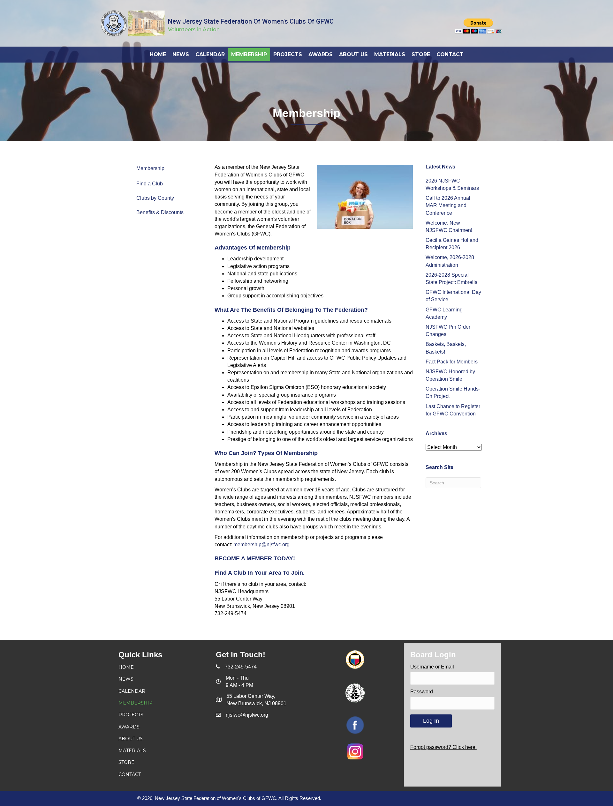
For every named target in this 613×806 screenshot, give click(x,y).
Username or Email (432, 666)
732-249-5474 (241, 666)
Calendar (131, 691)
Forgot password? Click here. (443, 747)
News (125, 679)
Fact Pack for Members (452, 361)
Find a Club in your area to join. (260, 573)
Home (126, 667)
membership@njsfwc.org (261, 544)
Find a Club (149, 183)
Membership (150, 168)
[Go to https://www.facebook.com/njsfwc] (355, 725)
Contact (129, 774)
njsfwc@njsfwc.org (247, 715)
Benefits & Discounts (160, 212)
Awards (129, 727)
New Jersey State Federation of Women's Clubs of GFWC (251, 21)
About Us (130, 739)
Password (421, 691)
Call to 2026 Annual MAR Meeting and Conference (448, 205)
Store (126, 762)
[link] (158, 54)
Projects (130, 715)
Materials (132, 750)
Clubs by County (155, 198)
